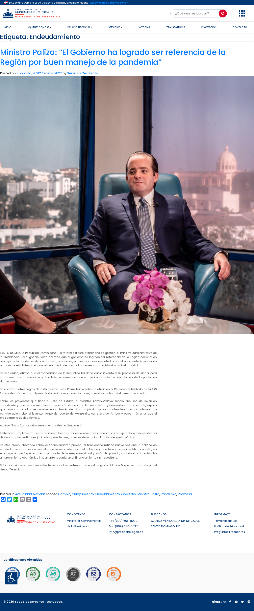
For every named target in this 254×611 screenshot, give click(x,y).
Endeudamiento (107, 494)
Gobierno (128, 494)
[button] (242, 13)
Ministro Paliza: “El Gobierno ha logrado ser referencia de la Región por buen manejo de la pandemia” (113, 57)
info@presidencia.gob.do (126, 532)
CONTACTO (240, 27)
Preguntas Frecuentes (229, 532)
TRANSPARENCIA (175, 27)
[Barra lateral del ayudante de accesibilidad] (9, 576)
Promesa (185, 494)
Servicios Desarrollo (82, 73)
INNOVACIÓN (208, 27)
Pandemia (168, 494)
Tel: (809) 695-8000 (123, 521)
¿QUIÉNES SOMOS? (38, 27)
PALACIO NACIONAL (78, 27)
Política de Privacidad (229, 526)
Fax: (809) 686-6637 (123, 526)
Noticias (39, 494)
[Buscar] (223, 13)
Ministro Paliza (148, 494)
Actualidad (23, 494)
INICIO (7, 27)
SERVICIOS (114, 27)
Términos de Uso (226, 521)
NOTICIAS (144, 27)
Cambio (64, 494)
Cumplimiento (83, 494)
